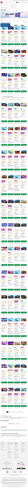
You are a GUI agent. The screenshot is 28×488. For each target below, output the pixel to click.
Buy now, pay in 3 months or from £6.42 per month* (11, 142)
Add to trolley (4, 44)
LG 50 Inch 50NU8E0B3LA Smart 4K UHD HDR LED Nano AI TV (17, 159)
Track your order (10, 448)
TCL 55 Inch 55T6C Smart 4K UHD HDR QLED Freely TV (4, 394)
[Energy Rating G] (15, 137)
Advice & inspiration (3, 449)
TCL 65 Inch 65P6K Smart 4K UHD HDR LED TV (17, 58)
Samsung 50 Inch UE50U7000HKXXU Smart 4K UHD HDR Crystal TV (3, 33)
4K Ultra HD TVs (25, 430)
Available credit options (3, 63)
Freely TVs (11, 430)
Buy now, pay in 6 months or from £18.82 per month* (17, 286)
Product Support (10, 454)
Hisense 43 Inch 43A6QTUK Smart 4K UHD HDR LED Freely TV (24, 230)
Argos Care (9, 453)
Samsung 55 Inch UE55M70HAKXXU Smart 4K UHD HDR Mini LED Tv (17, 81)
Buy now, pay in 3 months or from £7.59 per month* (11, 88)
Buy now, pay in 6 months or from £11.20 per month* (11, 308)
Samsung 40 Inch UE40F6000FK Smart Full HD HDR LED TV (10, 82)
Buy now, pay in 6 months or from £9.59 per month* (17, 117)
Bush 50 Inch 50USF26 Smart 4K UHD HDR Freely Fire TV (23, 207)
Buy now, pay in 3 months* (23, 355)
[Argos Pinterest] (9, 469)
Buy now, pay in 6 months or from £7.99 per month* (17, 214)
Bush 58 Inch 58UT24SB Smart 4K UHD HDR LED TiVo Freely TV (23, 372)
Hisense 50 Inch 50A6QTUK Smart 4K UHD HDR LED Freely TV (11, 302)
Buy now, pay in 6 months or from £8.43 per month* (17, 141)
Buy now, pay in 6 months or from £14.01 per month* (24, 41)
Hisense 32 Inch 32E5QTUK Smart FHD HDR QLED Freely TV (16, 373)
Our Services (16, 446)
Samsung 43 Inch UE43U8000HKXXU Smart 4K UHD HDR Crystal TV (16, 325)
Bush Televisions (20, 430)
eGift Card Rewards (17, 450)
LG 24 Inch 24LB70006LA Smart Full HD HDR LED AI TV (23, 349)
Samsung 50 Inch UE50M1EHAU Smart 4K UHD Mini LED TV (23, 396)
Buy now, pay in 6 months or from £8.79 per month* (4, 117)
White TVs (8, 430)
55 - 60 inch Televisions (17, 429)
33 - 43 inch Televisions (3, 430)
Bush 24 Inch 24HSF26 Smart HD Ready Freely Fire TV (23, 110)
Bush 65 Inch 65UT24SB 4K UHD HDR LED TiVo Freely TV (4, 207)
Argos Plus (9, 449)
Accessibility (2, 474)
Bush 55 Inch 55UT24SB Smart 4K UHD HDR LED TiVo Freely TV (17, 110)
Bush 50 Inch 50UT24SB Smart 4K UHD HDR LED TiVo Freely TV (4, 110)
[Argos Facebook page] (5, 469)
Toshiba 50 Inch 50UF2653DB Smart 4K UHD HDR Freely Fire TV (10, 348)
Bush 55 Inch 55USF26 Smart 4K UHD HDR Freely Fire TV (16, 349)
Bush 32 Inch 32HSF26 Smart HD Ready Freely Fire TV (4, 57)
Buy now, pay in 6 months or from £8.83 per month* (24, 332)
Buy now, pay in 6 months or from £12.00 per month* (11, 189)
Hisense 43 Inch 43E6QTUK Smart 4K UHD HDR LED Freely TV (17, 206)
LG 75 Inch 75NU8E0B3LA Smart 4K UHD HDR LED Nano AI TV (24, 58)
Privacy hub (6, 474)
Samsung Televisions (15, 430)
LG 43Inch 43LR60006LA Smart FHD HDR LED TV (24, 325)
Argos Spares (9, 457)
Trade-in (16, 458)
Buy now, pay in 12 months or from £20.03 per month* (4, 308)
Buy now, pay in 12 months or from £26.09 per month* (23, 65)
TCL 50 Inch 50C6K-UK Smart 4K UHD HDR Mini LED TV (17, 230)
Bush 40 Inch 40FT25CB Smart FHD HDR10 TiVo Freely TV (10, 57)
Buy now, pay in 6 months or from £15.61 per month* (17, 65)
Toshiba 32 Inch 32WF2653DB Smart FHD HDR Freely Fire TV (4, 253)
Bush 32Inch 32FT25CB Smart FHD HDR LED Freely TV (23, 302)
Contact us (2, 445)
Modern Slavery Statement (23, 450)
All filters (24, 20)
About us (22, 444)
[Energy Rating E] (8, 38)
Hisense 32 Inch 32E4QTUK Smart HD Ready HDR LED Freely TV (17, 304)
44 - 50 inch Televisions (11, 429)
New (9, 20)
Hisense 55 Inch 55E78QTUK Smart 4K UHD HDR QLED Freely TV (4, 279)
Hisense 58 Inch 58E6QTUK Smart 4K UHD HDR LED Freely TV (11, 182)
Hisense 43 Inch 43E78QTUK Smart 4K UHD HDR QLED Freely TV (11, 232)
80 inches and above (17, 436)
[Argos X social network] (7, 469)
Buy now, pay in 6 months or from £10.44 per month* (24, 287)
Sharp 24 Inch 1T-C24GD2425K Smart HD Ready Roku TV (10, 396)
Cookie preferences (19, 474)
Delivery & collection (10, 444)
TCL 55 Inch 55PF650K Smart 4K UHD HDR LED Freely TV (10, 277)
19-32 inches (18, 435)
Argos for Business (23, 445)
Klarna (15, 453)
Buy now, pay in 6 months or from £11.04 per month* (4, 379)
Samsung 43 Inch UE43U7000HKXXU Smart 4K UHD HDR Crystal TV (16, 33)
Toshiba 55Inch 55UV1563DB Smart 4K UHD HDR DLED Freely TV (4, 371)
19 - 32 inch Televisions (23, 429)
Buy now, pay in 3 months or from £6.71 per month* (17, 260)
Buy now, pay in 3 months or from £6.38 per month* (11, 64)
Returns (9, 445)
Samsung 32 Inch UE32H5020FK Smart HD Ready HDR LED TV (11, 111)
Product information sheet (4, 37)
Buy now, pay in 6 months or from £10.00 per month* (24, 214)
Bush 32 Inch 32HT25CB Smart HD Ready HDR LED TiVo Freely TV (23, 81)
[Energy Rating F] (8, 85)
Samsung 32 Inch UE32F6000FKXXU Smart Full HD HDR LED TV (4, 159)
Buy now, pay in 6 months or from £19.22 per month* (17, 88)
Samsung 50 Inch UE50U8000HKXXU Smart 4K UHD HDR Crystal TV (10, 325)
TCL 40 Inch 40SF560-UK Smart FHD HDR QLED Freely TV (17, 253)
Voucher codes (16, 449)
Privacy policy (10, 474)
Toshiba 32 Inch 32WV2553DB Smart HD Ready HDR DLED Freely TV (4, 325)
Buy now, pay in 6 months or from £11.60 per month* (4, 41)
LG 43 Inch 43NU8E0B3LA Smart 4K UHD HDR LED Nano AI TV (24, 279)
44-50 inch (2, 436)
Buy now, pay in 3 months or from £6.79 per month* (4, 165)
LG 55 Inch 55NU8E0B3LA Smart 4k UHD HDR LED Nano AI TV (4, 184)
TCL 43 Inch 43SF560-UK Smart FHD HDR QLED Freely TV (24, 135)
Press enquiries (23, 448)
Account (2, 448)
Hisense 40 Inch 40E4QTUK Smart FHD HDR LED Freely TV (23, 159)
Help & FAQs (2, 444)
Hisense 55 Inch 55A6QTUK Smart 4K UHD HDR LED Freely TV (24, 253)
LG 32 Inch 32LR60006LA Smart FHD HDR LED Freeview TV (10, 135)
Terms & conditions (24, 474)
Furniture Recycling (17, 457)
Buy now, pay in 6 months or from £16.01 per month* (17, 238)
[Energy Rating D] (2, 60)
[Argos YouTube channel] (3, 469)
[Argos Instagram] (11, 469)
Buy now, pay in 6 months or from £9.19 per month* (24, 236)
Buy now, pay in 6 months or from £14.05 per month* (4, 191)
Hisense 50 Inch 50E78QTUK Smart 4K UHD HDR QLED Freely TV (4, 232)
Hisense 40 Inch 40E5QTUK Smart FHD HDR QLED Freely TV (16, 396)
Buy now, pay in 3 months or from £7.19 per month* (24, 142)
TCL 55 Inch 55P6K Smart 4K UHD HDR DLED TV (11, 34)
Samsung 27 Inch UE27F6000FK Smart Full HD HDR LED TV (10, 372)
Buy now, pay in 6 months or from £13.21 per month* (4, 215)
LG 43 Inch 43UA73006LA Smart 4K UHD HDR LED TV (17, 134)
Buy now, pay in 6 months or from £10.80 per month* (11, 238)
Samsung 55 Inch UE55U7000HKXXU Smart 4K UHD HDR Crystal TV (23, 33)
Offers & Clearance (16, 20)
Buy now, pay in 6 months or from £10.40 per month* (17, 41)
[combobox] (10, 2)
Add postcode (3, 22)
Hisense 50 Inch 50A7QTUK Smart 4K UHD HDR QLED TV (4, 348)
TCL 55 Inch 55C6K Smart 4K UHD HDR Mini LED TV (4, 302)
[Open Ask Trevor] (18, 2)
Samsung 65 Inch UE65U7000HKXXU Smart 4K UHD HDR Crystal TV (16, 278)
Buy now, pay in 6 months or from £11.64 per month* (17, 167)
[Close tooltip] (9, 24)
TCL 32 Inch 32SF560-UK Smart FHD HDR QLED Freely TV (24, 182)
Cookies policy (14, 474)
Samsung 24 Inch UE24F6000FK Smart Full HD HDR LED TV (10, 159)
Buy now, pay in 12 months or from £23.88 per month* (4, 88)
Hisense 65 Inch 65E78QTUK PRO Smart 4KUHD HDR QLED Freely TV (4, 80)
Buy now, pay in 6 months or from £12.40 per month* (11, 333)
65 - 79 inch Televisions (4, 429)
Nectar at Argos (16, 454)
